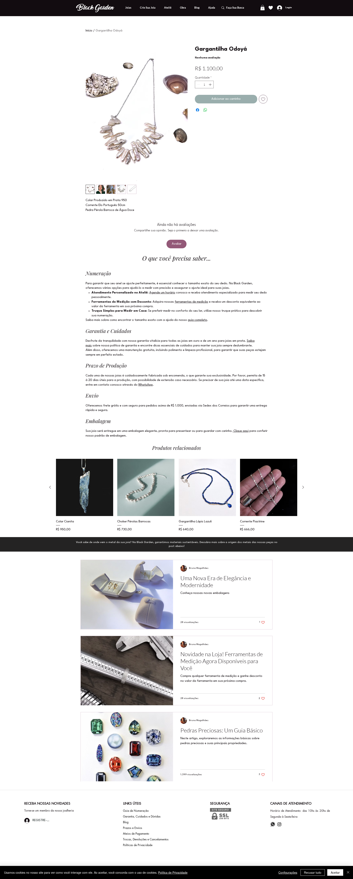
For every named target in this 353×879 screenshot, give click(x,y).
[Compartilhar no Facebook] (197, 109)
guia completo (197, 320)
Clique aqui (241, 431)
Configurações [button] (287, 872)
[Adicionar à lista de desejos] (263, 99)
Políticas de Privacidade (137, 845)
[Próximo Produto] (303, 487)
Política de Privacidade (173, 872)
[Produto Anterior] (50, 487)
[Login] (279, 8)
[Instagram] (279, 824)
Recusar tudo (312, 872)
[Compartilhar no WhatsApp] (205, 109)
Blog (125, 822)
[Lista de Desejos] (270, 7)
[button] (262, 7)
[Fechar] (348, 872)
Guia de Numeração (136, 811)
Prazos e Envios (132, 828)
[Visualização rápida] (84, 487)
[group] (177, 495)
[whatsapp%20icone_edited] (272, 824)
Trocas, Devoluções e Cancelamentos (146, 839)
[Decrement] (198, 84)
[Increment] (210, 84)
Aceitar (335, 872)
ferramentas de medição (191, 301)
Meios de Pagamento (136, 833)
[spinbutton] (204, 84)
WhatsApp (145, 384)
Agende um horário (162, 292)
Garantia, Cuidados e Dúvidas (142, 816)
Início (89, 30)
